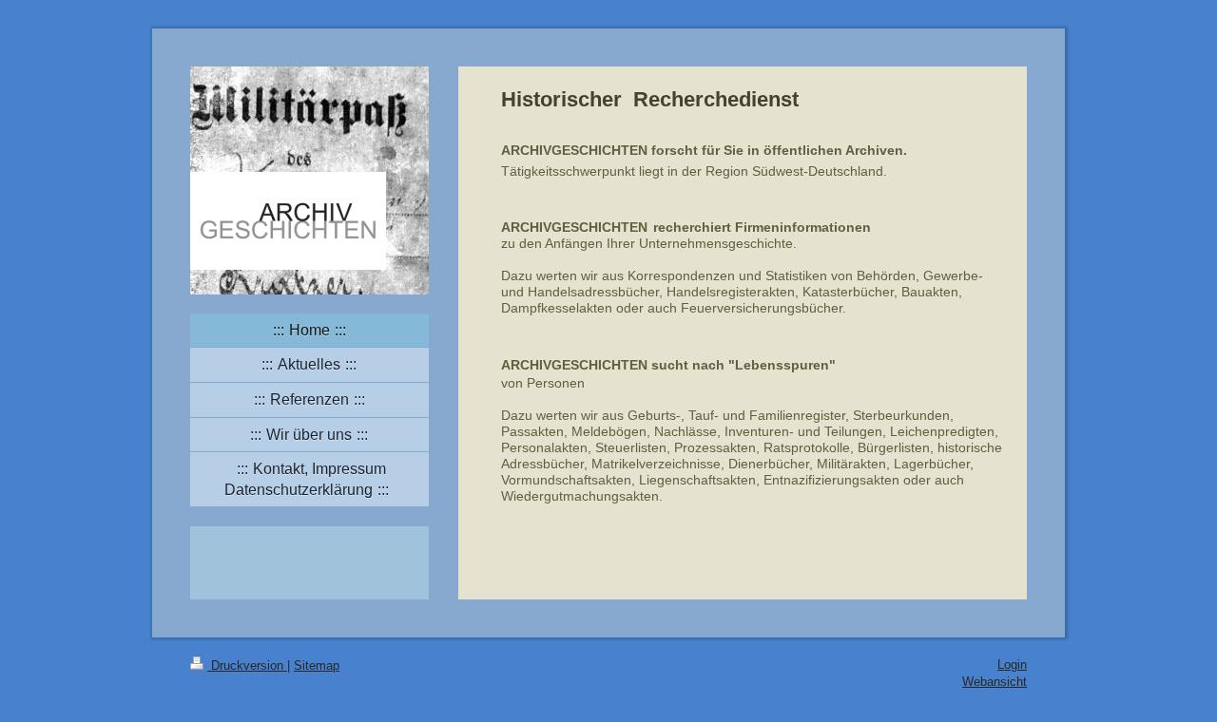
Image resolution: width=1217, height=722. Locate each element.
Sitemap (316, 665)
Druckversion (247, 665)
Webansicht (994, 681)
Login (1012, 664)
